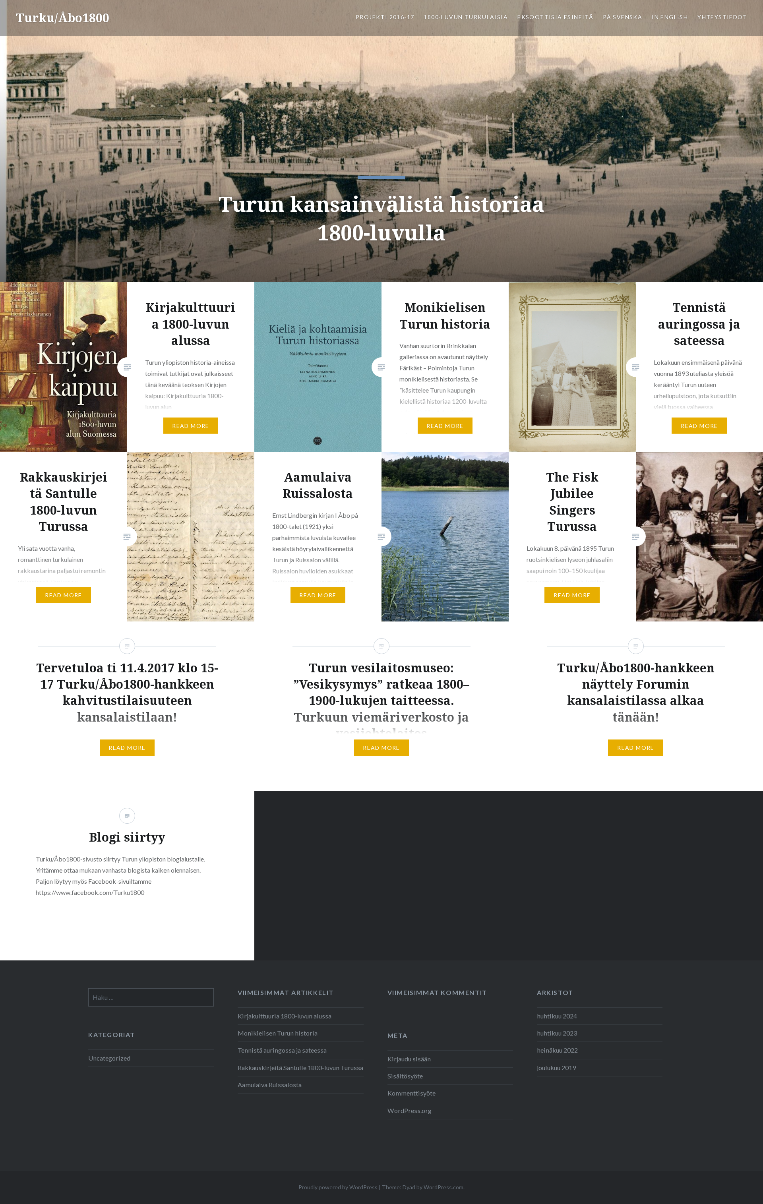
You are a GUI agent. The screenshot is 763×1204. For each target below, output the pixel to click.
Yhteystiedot (722, 17)
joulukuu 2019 (556, 1067)
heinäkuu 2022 (557, 1050)
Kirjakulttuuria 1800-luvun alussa (284, 1016)
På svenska (622, 17)
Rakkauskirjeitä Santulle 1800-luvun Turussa (300, 1067)
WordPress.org (409, 1110)
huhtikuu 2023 (557, 1033)
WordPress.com (443, 1187)
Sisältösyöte (405, 1076)
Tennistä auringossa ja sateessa (282, 1050)
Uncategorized (109, 1058)
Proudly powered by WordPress (338, 1187)
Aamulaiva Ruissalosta (270, 1084)
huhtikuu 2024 (557, 1016)
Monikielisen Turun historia (278, 1033)
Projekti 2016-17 (385, 17)
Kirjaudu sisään (409, 1059)
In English (670, 17)
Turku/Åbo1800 (62, 18)
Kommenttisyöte (411, 1093)
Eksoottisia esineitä (555, 17)
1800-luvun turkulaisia (466, 17)
